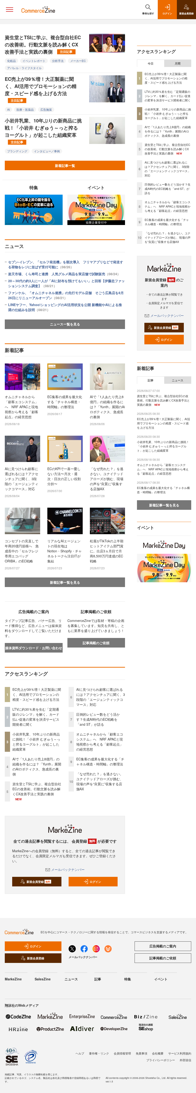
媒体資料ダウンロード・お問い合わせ (33, 647)
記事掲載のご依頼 (96, 642)
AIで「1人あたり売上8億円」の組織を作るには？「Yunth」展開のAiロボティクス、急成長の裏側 (107, 406)
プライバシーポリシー (160, 1060)
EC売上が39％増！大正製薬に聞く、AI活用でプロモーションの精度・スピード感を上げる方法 (40, 89)
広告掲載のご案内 (162, 946)
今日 (150, 63)
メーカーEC (78, 61)
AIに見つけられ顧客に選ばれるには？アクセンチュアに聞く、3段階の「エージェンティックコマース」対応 (21, 478)
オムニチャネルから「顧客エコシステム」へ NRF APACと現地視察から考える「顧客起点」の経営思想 (21, 406)
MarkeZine (13, 979)
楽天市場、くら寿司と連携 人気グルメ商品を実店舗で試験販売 (64, 273)
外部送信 (185, 1060)
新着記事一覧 (65, 165)
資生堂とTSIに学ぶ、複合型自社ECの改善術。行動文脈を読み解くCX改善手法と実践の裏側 (43, 44)
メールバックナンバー (68, 869)
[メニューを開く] (9, 9)
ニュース (177, 380)
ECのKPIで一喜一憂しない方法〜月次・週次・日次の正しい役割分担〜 (64, 476)
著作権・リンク (99, 1053)
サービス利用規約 (179, 1053)
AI (8, 109)
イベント (161, 979)
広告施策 (46, 109)
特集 (127, 979)
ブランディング (17, 151)
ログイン (95, 881)
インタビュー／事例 (47, 151)
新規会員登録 (38, 881)
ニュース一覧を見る (65, 324)
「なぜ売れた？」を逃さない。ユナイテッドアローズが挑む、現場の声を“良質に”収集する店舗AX (106, 478)
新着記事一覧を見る (65, 582)
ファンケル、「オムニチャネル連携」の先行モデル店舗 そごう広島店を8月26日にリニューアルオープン (66, 295)
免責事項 (141, 1053)
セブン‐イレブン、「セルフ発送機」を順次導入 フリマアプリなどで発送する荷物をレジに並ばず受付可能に (65, 264)
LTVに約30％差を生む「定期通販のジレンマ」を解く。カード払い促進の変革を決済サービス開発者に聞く (35, 717)
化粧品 (11, 61)
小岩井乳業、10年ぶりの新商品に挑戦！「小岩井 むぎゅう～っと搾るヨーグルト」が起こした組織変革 (43, 130)
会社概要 (157, 1053)
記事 (150, 380)
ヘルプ (80, 1053)
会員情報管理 (122, 1053)
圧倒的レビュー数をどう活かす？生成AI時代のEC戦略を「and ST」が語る (98, 719)
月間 (177, 63)
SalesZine (43, 979)
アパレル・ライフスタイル (24, 68)
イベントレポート (33, 61)
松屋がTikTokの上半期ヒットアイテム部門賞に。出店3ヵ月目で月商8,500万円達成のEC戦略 (106, 550)
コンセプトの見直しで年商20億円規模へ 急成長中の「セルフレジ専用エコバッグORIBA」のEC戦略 (22, 550)
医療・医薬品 (25, 109)
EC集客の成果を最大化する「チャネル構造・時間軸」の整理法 (64, 401)
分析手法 (58, 61)
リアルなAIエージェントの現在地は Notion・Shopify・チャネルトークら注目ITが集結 (64, 550)
